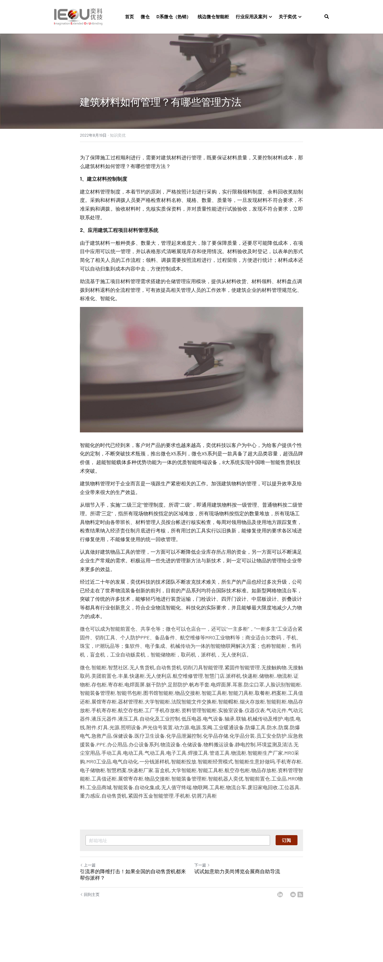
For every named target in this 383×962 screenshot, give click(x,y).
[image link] (78, 16)
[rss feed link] (300, 894)
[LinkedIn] (280, 894)
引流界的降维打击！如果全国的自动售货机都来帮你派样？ (133, 874)
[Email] (293, 894)
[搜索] (326, 16)
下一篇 (200, 865)
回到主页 (92, 894)
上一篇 (90, 865)
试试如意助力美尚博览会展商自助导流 (237, 871)
